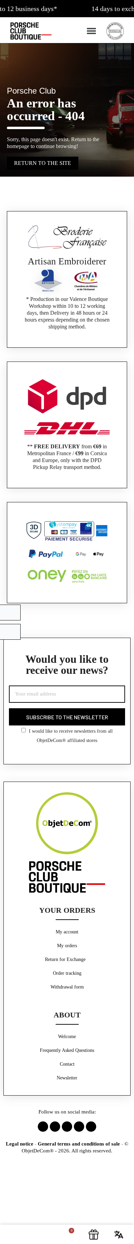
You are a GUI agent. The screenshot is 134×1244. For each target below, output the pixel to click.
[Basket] (67, 1234)
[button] (14, 1234)
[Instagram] (55, 1126)
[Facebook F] (43, 1126)
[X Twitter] (67, 1126)
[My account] (42, 1234)
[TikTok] (79, 1126)
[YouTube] (91, 1126)
